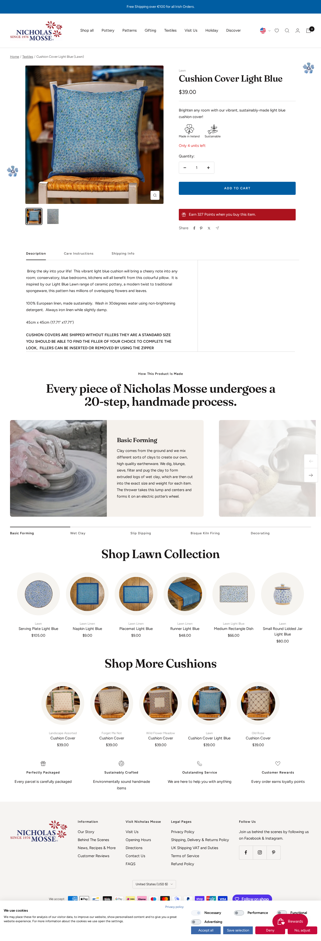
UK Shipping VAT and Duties (194, 848)
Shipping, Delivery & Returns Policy (200, 840)
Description (36, 253)
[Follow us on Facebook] (246, 852)
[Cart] (308, 30)
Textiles (170, 30)
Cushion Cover (63, 735)
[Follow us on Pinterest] (273, 852)
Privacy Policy (182, 832)
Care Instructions (79, 253)
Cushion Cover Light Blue (209, 735)
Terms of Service (185, 856)
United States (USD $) (152, 884)
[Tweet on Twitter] (209, 228)
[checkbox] (196, 912)
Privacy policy (174, 907)
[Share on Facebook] (194, 228)
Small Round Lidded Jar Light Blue (282, 629)
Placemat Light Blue (136, 626)
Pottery (108, 30)
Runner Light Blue (184, 626)
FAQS (130, 864)
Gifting (150, 30)
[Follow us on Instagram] (260, 852)
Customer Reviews (93, 856)
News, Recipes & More (97, 848)
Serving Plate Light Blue (38, 626)
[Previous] (311, 461)
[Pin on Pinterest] (201, 228)
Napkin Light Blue (87, 626)
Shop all (87, 30)
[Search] (287, 30)
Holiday (211, 30)
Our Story (86, 832)
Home (14, 56)
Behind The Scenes (93, 840)
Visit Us (191, 30)
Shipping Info (123, 253)
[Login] (297, 30)
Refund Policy (182, 864)
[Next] (311, 475)
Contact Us (135, 856)
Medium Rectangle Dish (233, 626)
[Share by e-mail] (217, 228)
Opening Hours (138, 840)
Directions (134, 848)
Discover (233, 30)
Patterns (129, 30)
